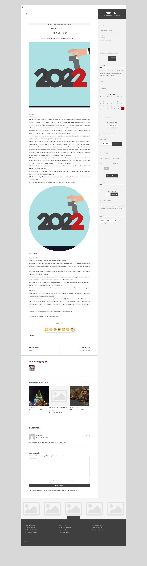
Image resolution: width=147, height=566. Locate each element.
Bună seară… (73, 407)
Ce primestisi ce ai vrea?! (112, 58)
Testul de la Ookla (112, 176)
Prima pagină (29, 14)
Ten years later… (54, 407)
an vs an (32, 335)
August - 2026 (112, 94)
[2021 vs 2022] (59, 74)
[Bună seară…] (79, 396)
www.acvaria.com (112, 127)
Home (50, 24)
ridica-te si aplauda (58, 24)
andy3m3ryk (56, 39)
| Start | (106, 168)
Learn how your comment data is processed (64, 491)
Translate (111, 223)
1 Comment (67, 39)
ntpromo (112, 13)
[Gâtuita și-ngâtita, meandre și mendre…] (39, 396)
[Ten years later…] (59, 396)
